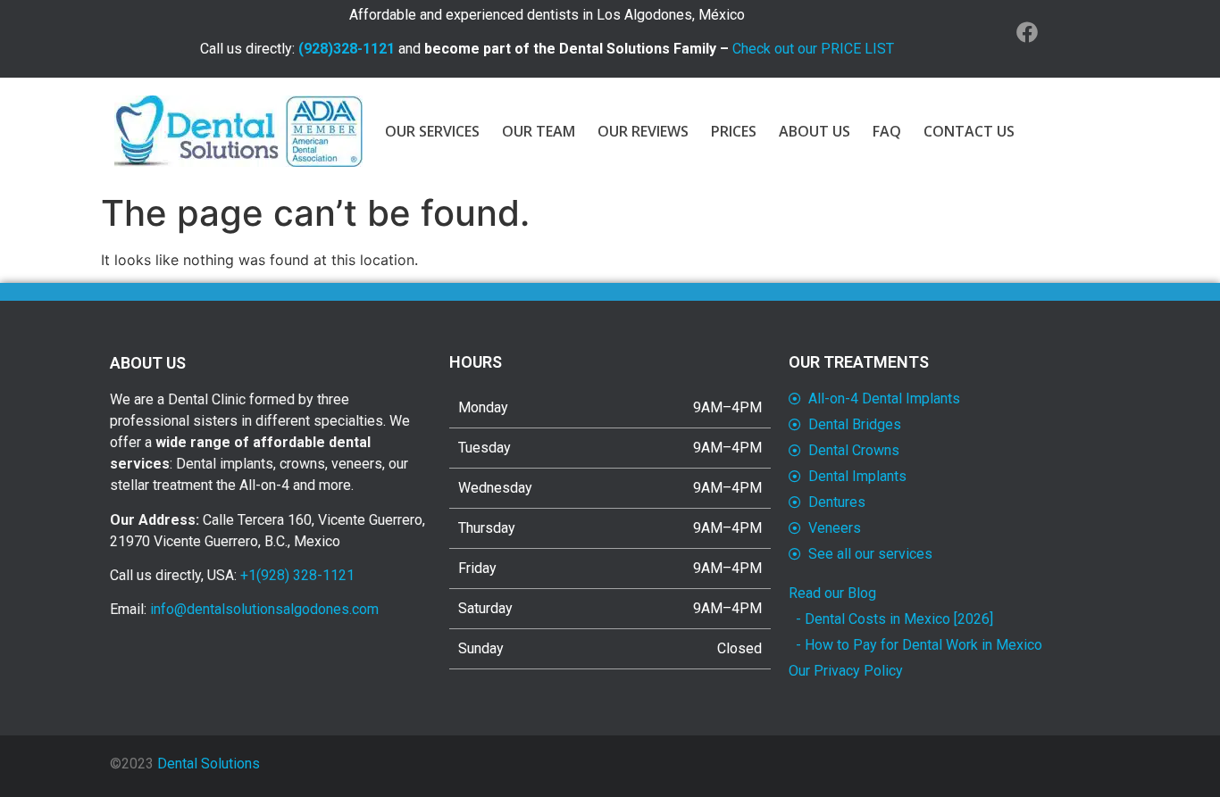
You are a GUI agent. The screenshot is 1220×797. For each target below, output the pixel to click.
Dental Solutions (208, 763)
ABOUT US (814, 131)
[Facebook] (1027, 32)
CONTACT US (969, 131)
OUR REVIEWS (643, 131)
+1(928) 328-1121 (297, 575)
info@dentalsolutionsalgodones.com (264, 609)
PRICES (733, 131)
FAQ (887, 131)
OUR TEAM (538, 131)
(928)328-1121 (346, 48)
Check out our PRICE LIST (813, 48)
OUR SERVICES (432, 131)
